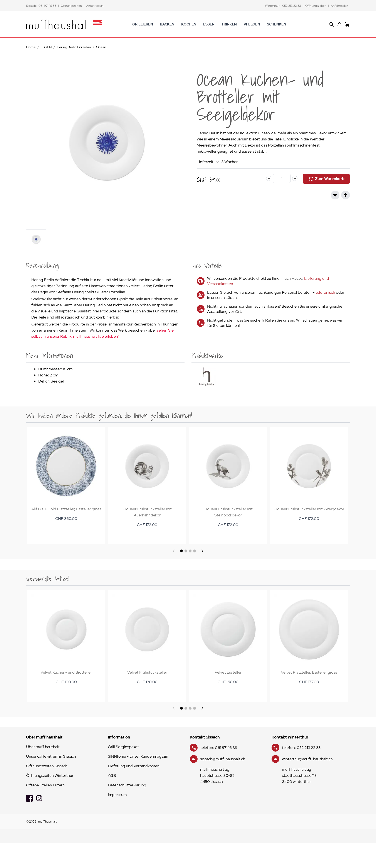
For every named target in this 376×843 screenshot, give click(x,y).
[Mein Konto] (339, 24)
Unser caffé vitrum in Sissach (51, 756)
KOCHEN (188, 24)
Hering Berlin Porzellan (74, 47)
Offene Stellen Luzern (45, 784)
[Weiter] (202, 551)
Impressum (117, 794)
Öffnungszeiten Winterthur (49, 775)
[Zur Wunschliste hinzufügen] (335, 195)
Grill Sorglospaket (123, 746)
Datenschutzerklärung (127, 784)
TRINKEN (229, 24)
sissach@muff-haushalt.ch (222, 758)
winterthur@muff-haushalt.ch (307, 758)
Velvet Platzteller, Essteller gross (309, 672)
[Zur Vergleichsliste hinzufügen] (345, 195)
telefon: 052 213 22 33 (301, 747)
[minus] (268, 178)
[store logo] (64, 24)
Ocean (101, 47)
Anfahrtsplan (95, 6)
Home (30, 47)
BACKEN (167, 24)
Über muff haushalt (43, 746)
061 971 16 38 (47, 6)
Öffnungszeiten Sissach (46, 765)
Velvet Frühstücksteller (147, 672)
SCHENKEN (276, 24)
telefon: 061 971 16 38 (218, 747)
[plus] (294, 178)
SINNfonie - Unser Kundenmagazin (138, 756)
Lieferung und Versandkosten (133, 765)
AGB (112, 775)
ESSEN (209, 24)
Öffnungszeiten (71, 6)
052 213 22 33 (291, 6)
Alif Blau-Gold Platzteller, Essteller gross (66, 508)
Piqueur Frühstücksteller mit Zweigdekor (309, 508)
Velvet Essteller (228, 672)
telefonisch (325, 292)
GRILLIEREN (142, 24)
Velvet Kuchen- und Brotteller (66, 672)
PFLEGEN (252, 24)
